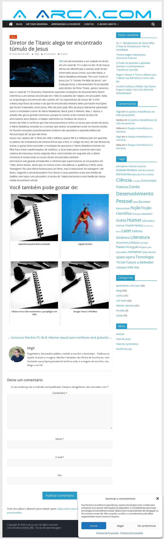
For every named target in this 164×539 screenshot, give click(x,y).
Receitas (120, 310)
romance (134, 252)
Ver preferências (147, 525)
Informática (148, 220)
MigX (37, 54)
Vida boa (133, 267)
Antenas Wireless (126, 170)
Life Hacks (121, 300)
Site (60, 475)
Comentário (59, 393)
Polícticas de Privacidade (107, 533)
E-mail (59, 457)
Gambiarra (146, 213)
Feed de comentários (127, 343)
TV (118, 262)
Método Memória (37, 24)
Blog (19, 24)
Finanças (136, 213)
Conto (134, 186)
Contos (89, 24)
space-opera (125, 257)
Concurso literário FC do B (27, 337)
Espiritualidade (123, 208)
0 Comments (50, 54)
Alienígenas (122, 166)
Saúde (145, 252)
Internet (120, 225)
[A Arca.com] (81, 10)
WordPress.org (123, 348)
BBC (61, 61)
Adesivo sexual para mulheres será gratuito (80, 337)
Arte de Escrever (146, 170)
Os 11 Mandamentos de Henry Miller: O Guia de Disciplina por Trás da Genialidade (135, 46)
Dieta (135, 201)
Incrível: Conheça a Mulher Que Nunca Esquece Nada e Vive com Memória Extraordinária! (136, 90)
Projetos (143, 247)
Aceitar (94, 525)
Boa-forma (143, 174)
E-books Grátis (107, 24)
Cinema (64, 54)
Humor (134, 220)
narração (144, 242)
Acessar (120, 333)
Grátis (121, 220)
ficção (136, 207)
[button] (157, 498)
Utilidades (121, 267)
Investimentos (134, 225)
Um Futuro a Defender (137, 262)
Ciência (124, 180)
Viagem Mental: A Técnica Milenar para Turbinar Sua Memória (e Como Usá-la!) (136, 78)
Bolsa (151, 174)
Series (152, 252)
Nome (59, 438)
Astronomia (123, 174)
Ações (134, 174)
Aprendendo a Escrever (65, 24)
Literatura (140, 237)
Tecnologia (144, 257)
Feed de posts (123, 338)
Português (132, 247)
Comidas (136, 181)
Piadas (120, 247)
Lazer (126, 230)
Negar (120, 525)
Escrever (144, 202)
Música (135, 242)
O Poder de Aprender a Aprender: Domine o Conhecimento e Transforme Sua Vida (133, 66)
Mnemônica (123, 242)
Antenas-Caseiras (137, 166)
